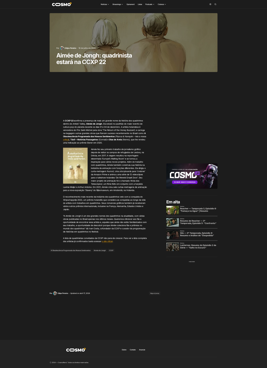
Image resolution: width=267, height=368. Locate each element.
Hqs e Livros (154, 293)
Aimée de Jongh (100, 250)
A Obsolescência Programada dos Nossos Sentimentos (71, 250)
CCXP (111, 250)
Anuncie (142, 350)
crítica (66, 139)
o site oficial (107, 241)
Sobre (124, 350)
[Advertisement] (105, 97)
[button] (210, 4)
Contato (133, 350)
